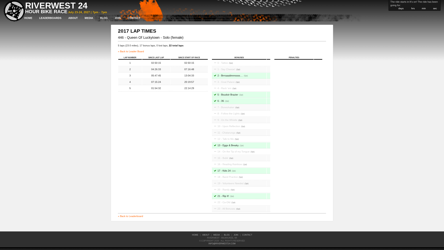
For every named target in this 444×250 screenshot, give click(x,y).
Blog (104, 17)
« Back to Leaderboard (130, 216)
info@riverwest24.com (222, 243)
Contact (134, 17)
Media (89, 17)
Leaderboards (50, 17)
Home (28, 17)
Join (118, 17)
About (73, 17)
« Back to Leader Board (131, 51)
